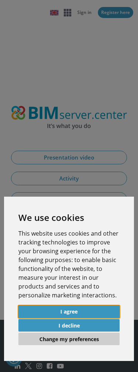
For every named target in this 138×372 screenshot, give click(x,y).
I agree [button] (69, 311)
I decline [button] (69, 325)
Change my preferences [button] (69, 339)
